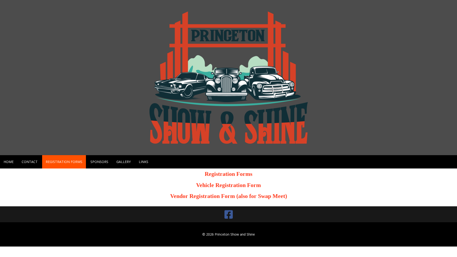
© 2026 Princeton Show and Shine (228, 234)
